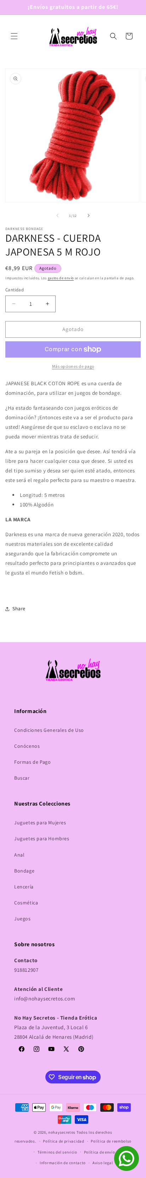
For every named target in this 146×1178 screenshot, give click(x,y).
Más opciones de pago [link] (73, 366)
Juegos (22, 918)
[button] (14, 36)
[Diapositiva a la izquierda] (57, 215)
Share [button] (19, 608)
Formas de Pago (32, 762)
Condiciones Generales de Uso (49, 730)
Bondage (24, 871)
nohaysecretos (61, 1132)
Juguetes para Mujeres (40, 822)
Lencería (24, 887)
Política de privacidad (63, 1141)
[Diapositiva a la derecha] (88, 215)
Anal (19, 855)
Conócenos (27, 746)
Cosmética (26, 902)
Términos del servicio (57, 1152)
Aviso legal (102, 1162)
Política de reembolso (111, 1141)
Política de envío (99, 1152)
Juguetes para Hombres (41, 838)
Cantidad (14, 290)
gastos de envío (61, 278)
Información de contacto (63, 1162)
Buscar (22, 778)
